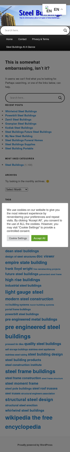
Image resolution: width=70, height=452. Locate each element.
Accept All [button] (39, 238)
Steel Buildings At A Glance (20, 46)
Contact (22, 39)
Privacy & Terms (40, 39)
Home (9, 39)
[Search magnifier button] (65, 30)
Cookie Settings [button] (18, 238)
